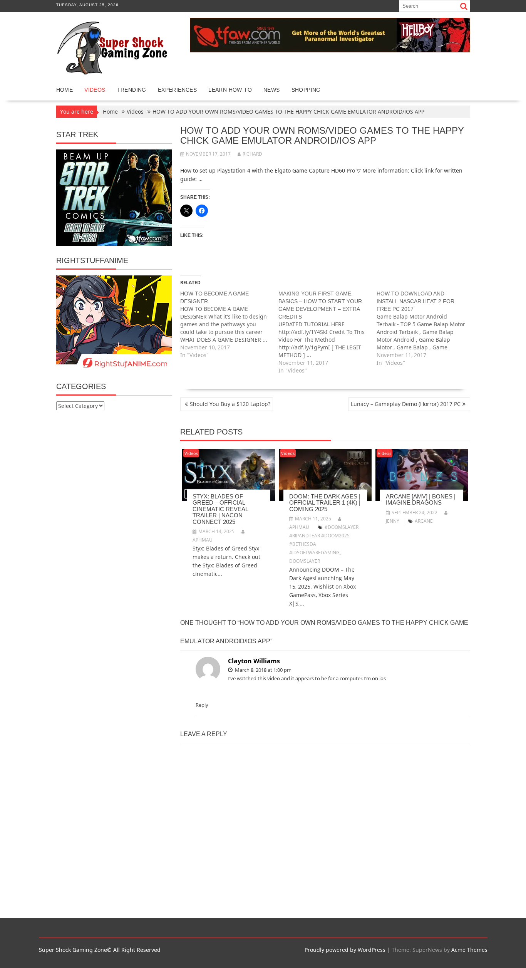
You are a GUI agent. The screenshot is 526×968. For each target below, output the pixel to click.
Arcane (424, 521)
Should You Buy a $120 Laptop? (230, 404)
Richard (252, 154)
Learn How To (230, 90)
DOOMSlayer (304, 561)
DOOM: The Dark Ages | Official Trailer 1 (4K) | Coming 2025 (324, 502)
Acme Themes (469, 949)
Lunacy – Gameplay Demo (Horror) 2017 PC (406, 404)
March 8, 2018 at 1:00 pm (262, 669)
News (271, 90)
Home (64, 90)
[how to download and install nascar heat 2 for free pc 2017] (426, 328)
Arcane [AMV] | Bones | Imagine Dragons (421, 499)
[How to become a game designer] (229, 324)
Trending (131, 90)
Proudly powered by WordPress (345, 949)
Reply (202, 704)
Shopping (306, 90)
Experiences (177, 90)
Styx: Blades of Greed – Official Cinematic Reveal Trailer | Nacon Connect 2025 (220, 509)
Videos (94, 90)
